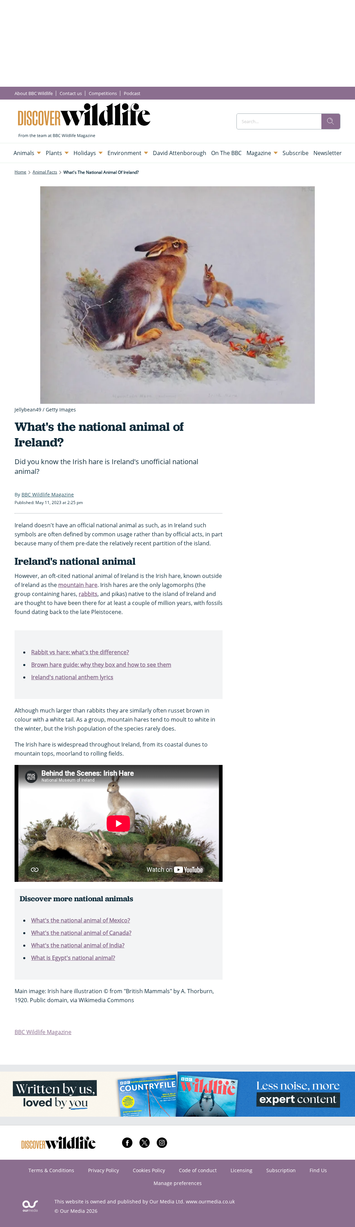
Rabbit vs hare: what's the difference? (80, 652)
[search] (330, 121)
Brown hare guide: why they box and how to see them (101, 664)
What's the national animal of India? (77, 945)
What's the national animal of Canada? (81, 933)
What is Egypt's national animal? (73, 958)
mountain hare (77, 585)
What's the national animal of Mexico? (80, 920)
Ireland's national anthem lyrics (72, 677)
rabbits (88, 594)
